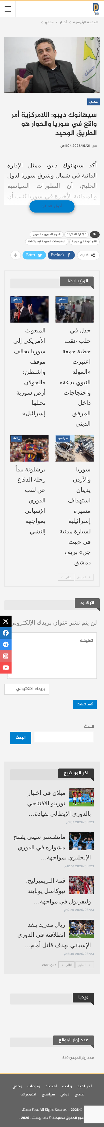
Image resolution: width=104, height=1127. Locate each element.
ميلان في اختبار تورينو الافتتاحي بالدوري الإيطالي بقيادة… (59, 803)
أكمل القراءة (52, 206)
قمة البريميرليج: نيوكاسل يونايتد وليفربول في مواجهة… (58, 891)
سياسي (63, 438)
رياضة (16, 438)
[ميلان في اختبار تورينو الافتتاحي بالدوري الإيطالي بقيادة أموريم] (81, 797)
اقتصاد (51, 1086)
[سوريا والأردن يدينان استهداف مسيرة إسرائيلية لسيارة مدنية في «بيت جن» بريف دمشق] (74, 448)
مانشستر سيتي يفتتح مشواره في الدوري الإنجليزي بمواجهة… (52, 847)
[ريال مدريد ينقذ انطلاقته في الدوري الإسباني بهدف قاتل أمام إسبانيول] (81, 929)
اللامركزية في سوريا (84, 241)
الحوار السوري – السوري (47, 234)
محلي (93, 102)
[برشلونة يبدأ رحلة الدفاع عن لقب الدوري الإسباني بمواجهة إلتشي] (29, 448)
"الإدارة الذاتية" (76, 234)
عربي (79, 1094)
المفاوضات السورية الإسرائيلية (47, 241)
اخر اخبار (84, 1086)
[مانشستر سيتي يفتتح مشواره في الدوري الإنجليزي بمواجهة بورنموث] (81, 841)
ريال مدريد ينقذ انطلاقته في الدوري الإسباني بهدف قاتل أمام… (54, 935)
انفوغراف (28, 1094)
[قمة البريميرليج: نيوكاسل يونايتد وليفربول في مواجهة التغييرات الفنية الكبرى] (81, 885)
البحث (89, 727)
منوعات (33, 1086)
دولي (16, 299)
